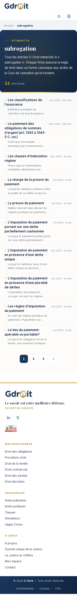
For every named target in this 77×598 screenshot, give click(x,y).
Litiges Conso (14, 524)
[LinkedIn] (8, 417)
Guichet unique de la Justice (23, 549)
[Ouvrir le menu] (69, 16)
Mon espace (13, 561)
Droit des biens (15, 481)
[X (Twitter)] (17, 417)
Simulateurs (12, 518)
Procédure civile (15, 457)
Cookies (44, 588)
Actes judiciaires (15, 500)
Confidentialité (25, 588)
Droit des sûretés (16, 475)
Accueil (8, 25)
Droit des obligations (18, 451)
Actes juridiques (15, 506)
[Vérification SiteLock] (11, 430)
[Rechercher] (59, 16)
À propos (11, 543)
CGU (58, 588)
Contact (10, 567)
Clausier (10, 512)
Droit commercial (16, 469)
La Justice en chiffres (19, 555)
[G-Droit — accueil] (16, 6)
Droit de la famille (16, 463)
